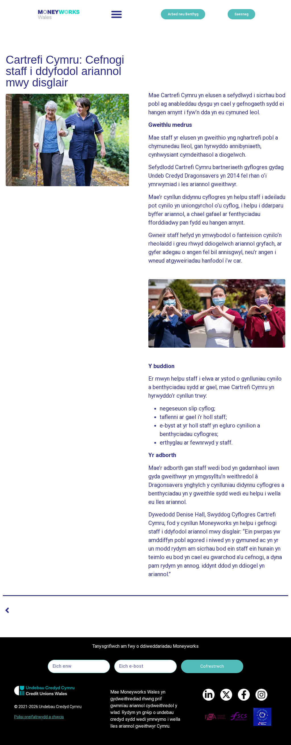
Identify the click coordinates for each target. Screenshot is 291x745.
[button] (116, 14)
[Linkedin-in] (209, 695)
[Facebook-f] (244, 695)
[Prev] (74, 610)
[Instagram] (261, 695)
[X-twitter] (226, 695)
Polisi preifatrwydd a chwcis (39, 717)
